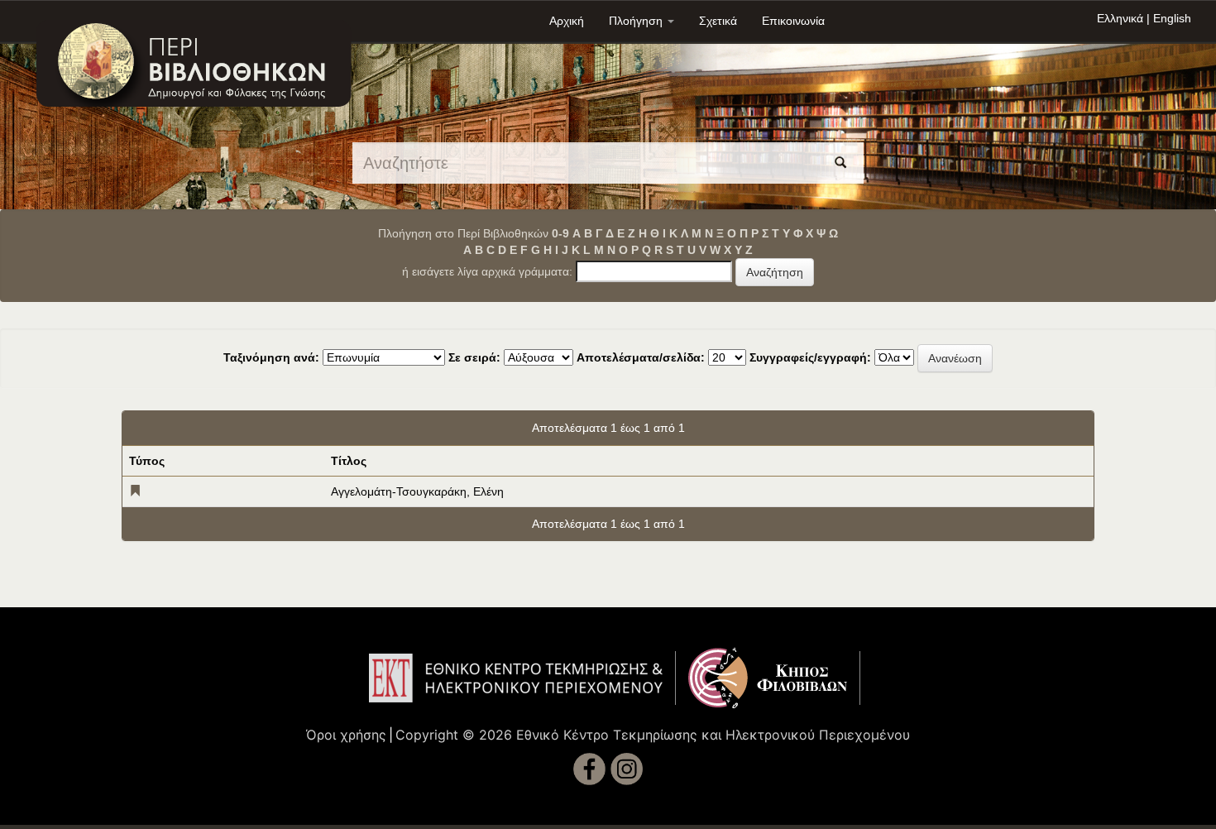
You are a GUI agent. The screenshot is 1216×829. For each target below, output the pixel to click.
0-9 (560, 233)
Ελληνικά (1120, 18)
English (1172, 18)
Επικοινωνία (793, 20)
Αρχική (566, 20)
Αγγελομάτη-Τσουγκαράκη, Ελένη (417, 491)
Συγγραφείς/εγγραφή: (810, 357)
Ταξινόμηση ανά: (271, 357)
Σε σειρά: (474, 357)
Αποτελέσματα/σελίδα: (641, 357)
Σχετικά (718, 20)
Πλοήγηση (637, 20)
